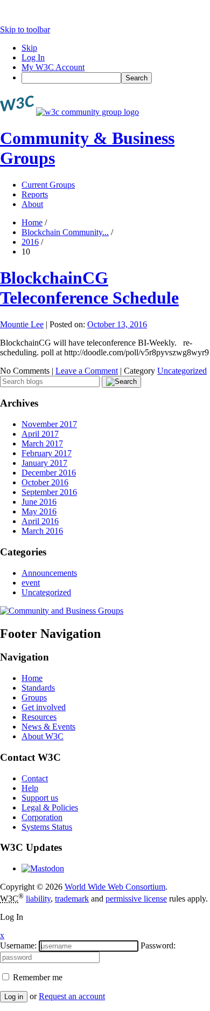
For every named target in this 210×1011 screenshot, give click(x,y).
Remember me (36, 977)
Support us (40, 797)
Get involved (44, 707)
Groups (34, 697)
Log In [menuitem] (33, 57)
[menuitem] (116, 78)
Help (30, 788)
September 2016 (49, 492)
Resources (39, 716)
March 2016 (42, 530)
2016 (30, 241)
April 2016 (40, 521)
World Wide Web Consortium (115, 886)
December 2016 (49, 472)
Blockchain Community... (65, 232)
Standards (38, 687)
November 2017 (49, 424)
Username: (18, 945)
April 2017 (40, 433)
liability (38, 898)
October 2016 (45, 482)
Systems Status (47, 826)
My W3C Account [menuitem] (53, 67)
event (31, 582)
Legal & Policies (50, 807)
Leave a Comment (86, 370)
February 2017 (47, 453)
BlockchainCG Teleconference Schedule (89, 287)
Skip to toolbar (25, 29)
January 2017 (44, 462)
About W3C (43, 736)
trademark (72, 898)
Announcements (49, 572)
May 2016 (39, 511)
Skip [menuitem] (29, 47)
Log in (13, 997)
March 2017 (42, 443)
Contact (35, 778)
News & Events (48, 726)
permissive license (136, 898)
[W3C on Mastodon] (43, 868)
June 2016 (39, 501)
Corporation (42, 817)
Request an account (72, 996)
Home (32, 222)
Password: (158, 945)
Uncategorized (182, 370)
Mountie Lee (22, 324)
